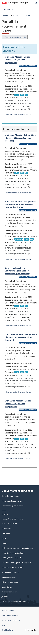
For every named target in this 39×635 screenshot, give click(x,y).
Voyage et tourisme (9, 524)
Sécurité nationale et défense (13, 553)
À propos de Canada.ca (11, 620)
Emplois (5, 514)
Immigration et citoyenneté (12, 519)
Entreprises (6, 528)
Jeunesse (5, 597)
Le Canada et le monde (10, 572)
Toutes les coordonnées (11, 496)
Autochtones (7, 587)
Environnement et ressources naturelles (17, 548)
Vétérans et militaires (10, 592)
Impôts (4, 543)
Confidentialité (7, 630)
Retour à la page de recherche (15, 37)
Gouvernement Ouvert (22, 15)
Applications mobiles (10, 615)
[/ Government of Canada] (15, 3)
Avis (3, 625)
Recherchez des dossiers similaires (18, 114)
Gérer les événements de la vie (14, 601)
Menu (9, 9)
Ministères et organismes (12, 501)
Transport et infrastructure (12, 567)
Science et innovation (10, 582)
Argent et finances (9, 577)
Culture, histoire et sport (11, 558)
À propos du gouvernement (12, 506)
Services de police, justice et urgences (16, 563)
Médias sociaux (8, 610)
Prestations (6, 533)
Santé (4, 538)
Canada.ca (6, 15)
